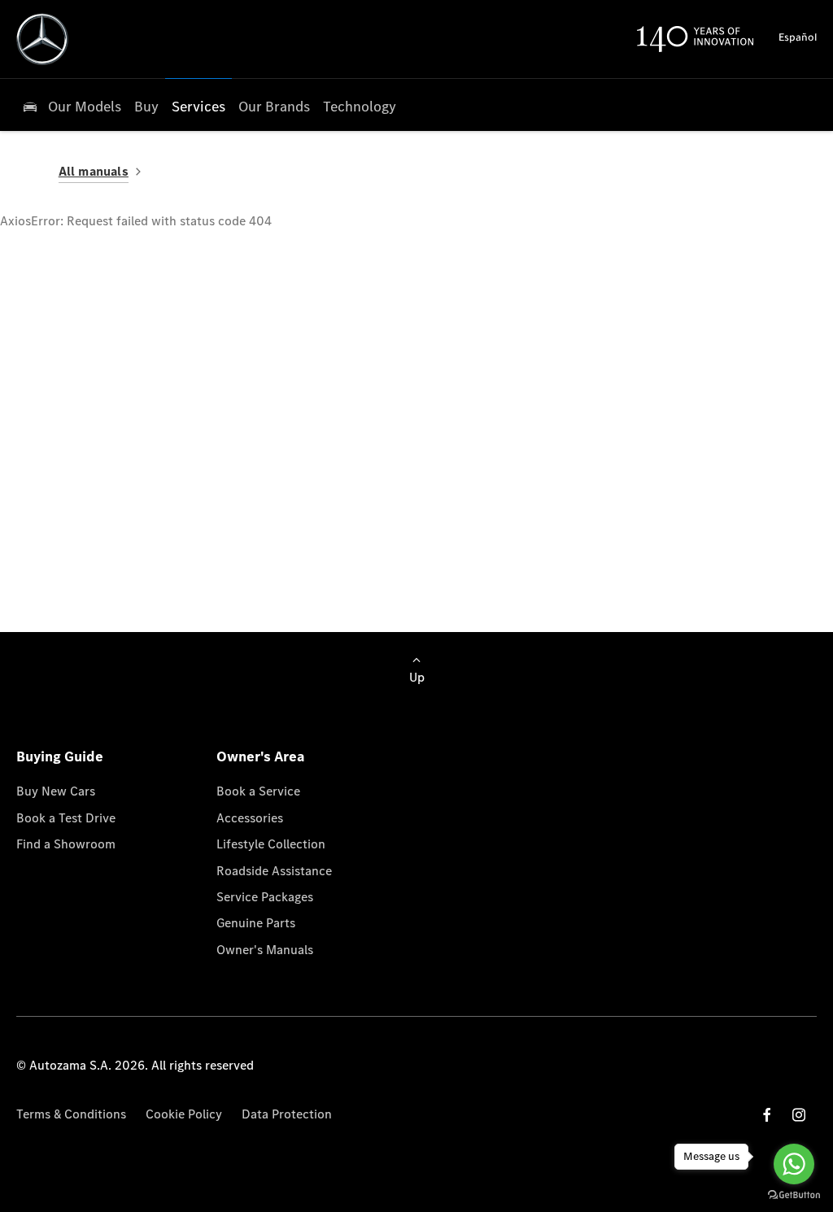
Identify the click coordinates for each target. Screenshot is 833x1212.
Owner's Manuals (264, 949)
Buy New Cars (55, 791)
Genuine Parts (255, 922)
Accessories (249, 817)
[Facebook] (767, 1115)
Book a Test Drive (66, 817)
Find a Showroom (66, 843)
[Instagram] (799, 1115)
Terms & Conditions (71, 1114)
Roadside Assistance (274, 870)
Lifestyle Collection (270, 843)
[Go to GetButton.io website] (794, 1195)
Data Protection (287, 1114)
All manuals (94, 171)
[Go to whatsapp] (794, 1164)
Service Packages (264, 896)
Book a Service (258, 791)
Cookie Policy (184, 1114)
